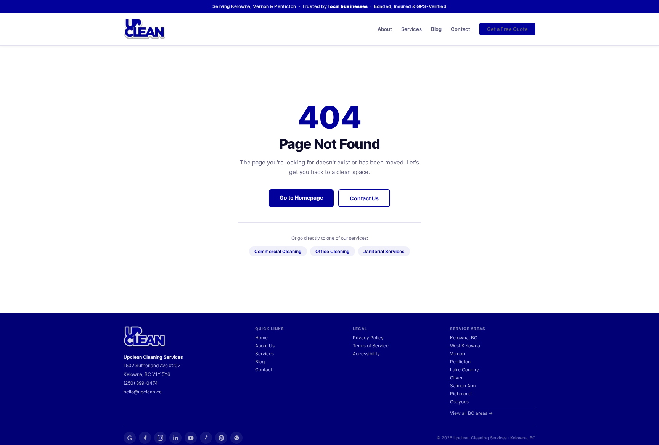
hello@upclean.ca (143, 392)
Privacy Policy (368, 337)
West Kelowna (465, 345)
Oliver (456, 378)
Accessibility (366, 353)
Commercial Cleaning (278, 251)
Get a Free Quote (507, 29)
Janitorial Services (384, 251)
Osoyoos (459, 402)
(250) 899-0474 (141, 383)
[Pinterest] (221, 438)
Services (411, 29)
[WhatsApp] (236, 438)
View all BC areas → (471, 413)
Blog (436, 29)
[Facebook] (145, 438)
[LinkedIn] (175, 438)
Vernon (457, 353)
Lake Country (464, 369)
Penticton (460, 361)
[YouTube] (191, 438)
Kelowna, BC (463, 337)
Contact (460, 29)
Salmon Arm (463, 386)
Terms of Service (371, 345)
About (385, 29)
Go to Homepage (301, 197)
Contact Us (364, 198)
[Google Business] (130, 438)
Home (261, 337)
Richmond (460, 394)
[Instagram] (160, 438)
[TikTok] (206, 438)
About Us (265, 345)
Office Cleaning (332, 251)
